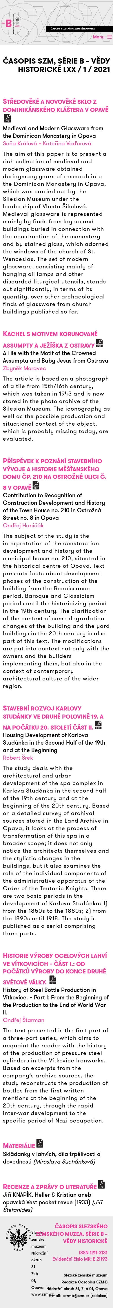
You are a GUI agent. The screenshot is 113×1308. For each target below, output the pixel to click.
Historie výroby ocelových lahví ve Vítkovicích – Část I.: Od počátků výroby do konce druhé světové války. (55, 969)
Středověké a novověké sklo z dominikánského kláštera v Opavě (55, 106)
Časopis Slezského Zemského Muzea (73, 28)
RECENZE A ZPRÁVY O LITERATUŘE (50, 1187)
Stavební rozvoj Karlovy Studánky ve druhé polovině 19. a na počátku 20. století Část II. (53, 718)
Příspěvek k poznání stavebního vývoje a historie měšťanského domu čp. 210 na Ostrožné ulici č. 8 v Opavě (54, 474)
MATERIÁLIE (19, 1146)
